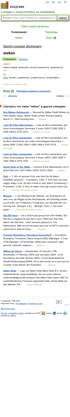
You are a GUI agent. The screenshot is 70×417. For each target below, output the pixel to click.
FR (65, 2)
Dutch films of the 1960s (16, 167)
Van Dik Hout (10, 215)
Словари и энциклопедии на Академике (28, 12)
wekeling (12, 95)
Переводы (51, 32)
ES (59, 2)
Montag (7, 196)
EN (47, 2)
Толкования (19, 32)
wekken (60, 95)
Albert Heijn (9, 270)
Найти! (62, 18)
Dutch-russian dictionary (35, 26)
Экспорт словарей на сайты (12, 313)
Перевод (23, 59)
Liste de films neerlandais (17, 138)
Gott (5, 176)
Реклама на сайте (35, 303)
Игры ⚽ (51, 37)
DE (53, 2)
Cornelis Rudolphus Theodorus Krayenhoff (27, 235)
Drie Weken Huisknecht (16, 112)
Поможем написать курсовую (33, 91)
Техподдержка (21, 303)
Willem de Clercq (12, 251)
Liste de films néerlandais (17, 154)
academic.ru (12, 5)
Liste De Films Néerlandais (18, 125)
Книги (18, 37)
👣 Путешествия (8, 309)
